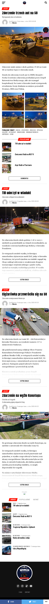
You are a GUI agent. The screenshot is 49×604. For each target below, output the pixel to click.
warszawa (21, 132)
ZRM (12, 134)
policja (40, 130)
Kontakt (27, 592)
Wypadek (6, 134)
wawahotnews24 (32, 132)
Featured (25, 130)
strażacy (13, 132)
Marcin (14, 23)
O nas (20, 592)
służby (5, 132)
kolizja (33, 130)
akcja (18, 130)
